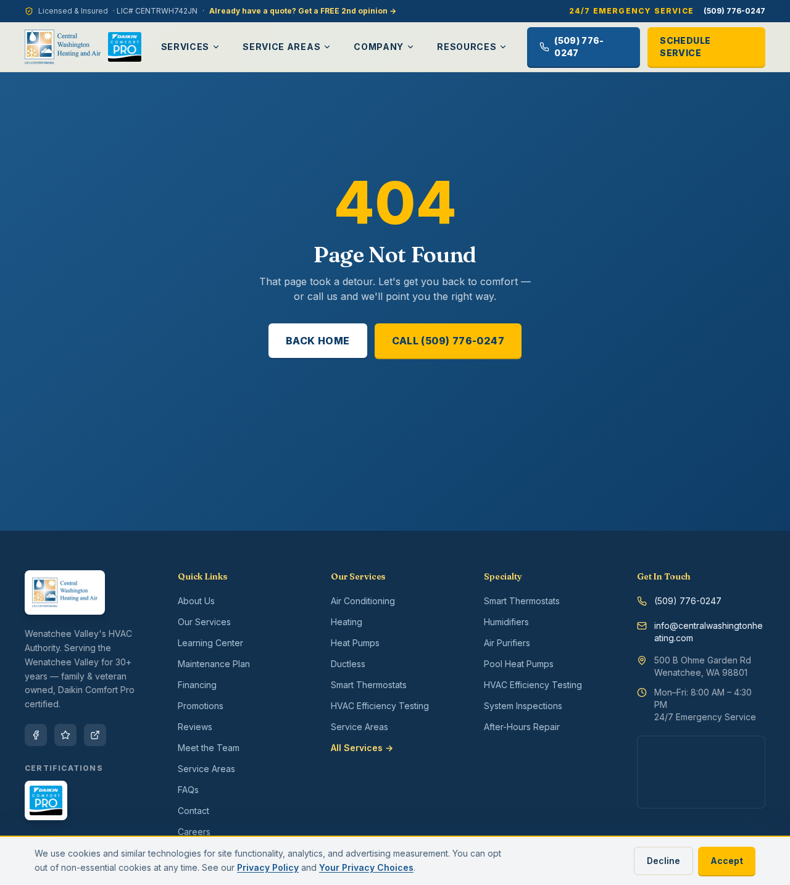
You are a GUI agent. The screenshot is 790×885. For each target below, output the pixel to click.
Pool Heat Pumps (519, 664)
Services (185, 46)
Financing (197, 684)
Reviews (195, 726)
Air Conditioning (363, 601)
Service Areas (281, 46)
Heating (346, 622)
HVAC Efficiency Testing (380, 705)
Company (379, 46)
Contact (193, 810)
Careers (194, 831)
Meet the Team (208, 747)
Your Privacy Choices (366, 867)
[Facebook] (36, 735)
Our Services (204, 622)
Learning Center (210, 643)
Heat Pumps (355, 643)
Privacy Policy (268, 867)
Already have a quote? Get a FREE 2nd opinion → (302, 10)
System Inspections (523, 705)
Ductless (348, 664)
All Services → (362, 747)
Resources (466, 46)
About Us (196, 601)
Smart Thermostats (369, 684)
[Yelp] (65, 735)
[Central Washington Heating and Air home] (63, 47)
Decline (663, 860)
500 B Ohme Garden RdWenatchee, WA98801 (702, 666)
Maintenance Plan (214, 664)
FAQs (188, 789)
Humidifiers (506, 622)
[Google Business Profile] (95, 735)
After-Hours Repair (522, 726)
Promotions (200, 705)
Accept (726, 860)
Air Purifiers (507, 643)
